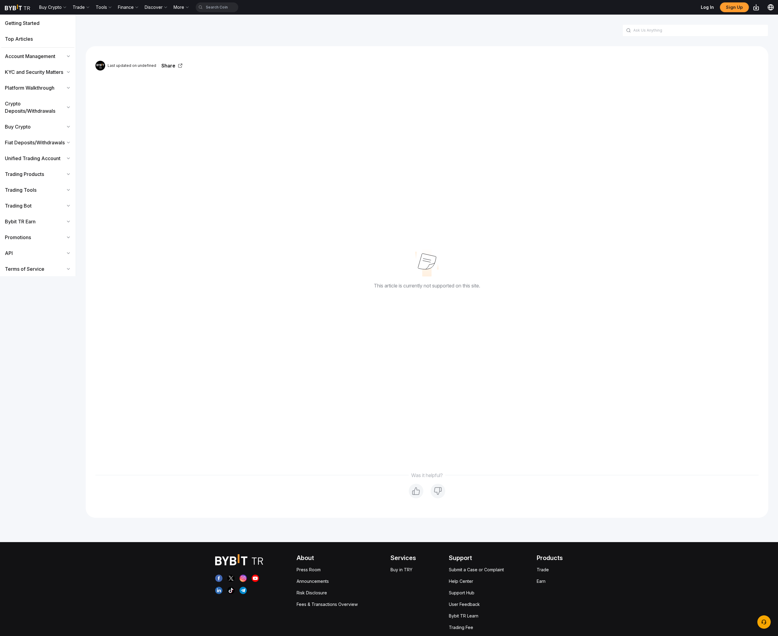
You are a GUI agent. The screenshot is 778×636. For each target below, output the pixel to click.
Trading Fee (461, 627)
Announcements (313, 581)
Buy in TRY (401, 569)
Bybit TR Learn (463, 615)
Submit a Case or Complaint (476, 569)
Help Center (461, 581)
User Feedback (464, 604)
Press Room (309, 569)
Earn (541, 581)
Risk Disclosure (312, 592)
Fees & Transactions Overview (327, 604)
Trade (543, 569)
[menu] (38, 146)
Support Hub (461, 592)
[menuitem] (37, 23)
